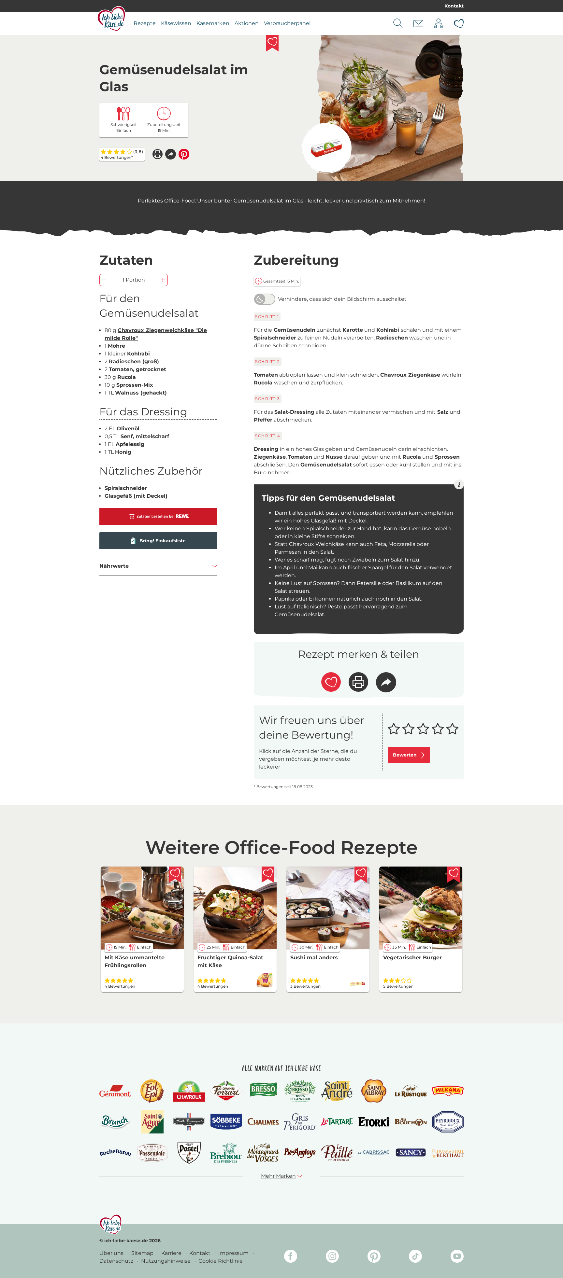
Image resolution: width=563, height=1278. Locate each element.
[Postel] (189, 1152)
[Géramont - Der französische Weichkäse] (115, 1091)
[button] (170, 154)
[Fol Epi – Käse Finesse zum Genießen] (152, 1091)
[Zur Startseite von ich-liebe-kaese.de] (111, 18)
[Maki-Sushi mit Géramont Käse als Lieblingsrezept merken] (360, 875)
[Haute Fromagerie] (189, 1122)
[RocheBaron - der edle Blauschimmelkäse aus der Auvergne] (115, 1152)
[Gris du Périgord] (300, 1121)
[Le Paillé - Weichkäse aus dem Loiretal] (337, 1153)
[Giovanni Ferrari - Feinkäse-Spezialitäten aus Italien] (226, 1090)
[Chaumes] (263, 1122)
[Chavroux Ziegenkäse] (189, 1091)
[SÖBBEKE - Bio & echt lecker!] (226, 1122)
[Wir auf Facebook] (290, 1257)
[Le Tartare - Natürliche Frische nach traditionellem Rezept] (337, 1121)
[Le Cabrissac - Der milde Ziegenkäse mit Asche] (374, 1152)
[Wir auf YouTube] (457, 1257)
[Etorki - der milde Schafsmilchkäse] (374, 1122)
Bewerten (405, 755)
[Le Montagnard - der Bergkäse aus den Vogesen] (263, 1152)
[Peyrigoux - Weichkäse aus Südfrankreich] (448, 1121)
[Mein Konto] (438, 23)
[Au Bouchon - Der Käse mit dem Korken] (410, 1122)
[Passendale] (152, 1152)
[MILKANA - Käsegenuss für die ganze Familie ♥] (448, 1091)
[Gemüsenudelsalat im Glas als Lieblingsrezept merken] (272, 43)
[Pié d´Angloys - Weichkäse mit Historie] (300, 1152)
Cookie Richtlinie (220, 1261)
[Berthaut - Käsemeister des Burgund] (448, 1153)
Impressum (234, 1253)
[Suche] (398, 23)
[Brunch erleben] (115, 1122)
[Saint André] (337, 1090)
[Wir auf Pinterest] (374, 1257)
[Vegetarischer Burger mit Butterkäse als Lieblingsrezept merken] (453, 875)
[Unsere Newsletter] (418, 23)
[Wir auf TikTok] (415, 1257)
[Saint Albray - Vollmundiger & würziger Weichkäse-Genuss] (373, 1091)
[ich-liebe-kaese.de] (110, 1224)
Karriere (172, 1253)
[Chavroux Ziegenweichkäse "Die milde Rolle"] (326, 148)
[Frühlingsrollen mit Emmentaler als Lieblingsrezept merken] (175, 875)
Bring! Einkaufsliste (162, 541)
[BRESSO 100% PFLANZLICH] (300, 1091)
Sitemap (143, 1253)
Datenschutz (117, 1261)
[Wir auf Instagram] (332, 1257)
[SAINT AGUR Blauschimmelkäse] (152, 1121)
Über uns (112, 1253)
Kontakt (454, 6)
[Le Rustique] (410, 1091)
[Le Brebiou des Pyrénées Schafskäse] (226, 1152)
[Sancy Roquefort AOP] (410, 1153)
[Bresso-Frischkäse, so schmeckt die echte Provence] (263, 1090)
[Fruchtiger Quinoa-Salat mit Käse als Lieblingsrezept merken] (268, 875)
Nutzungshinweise (166, 1261)
